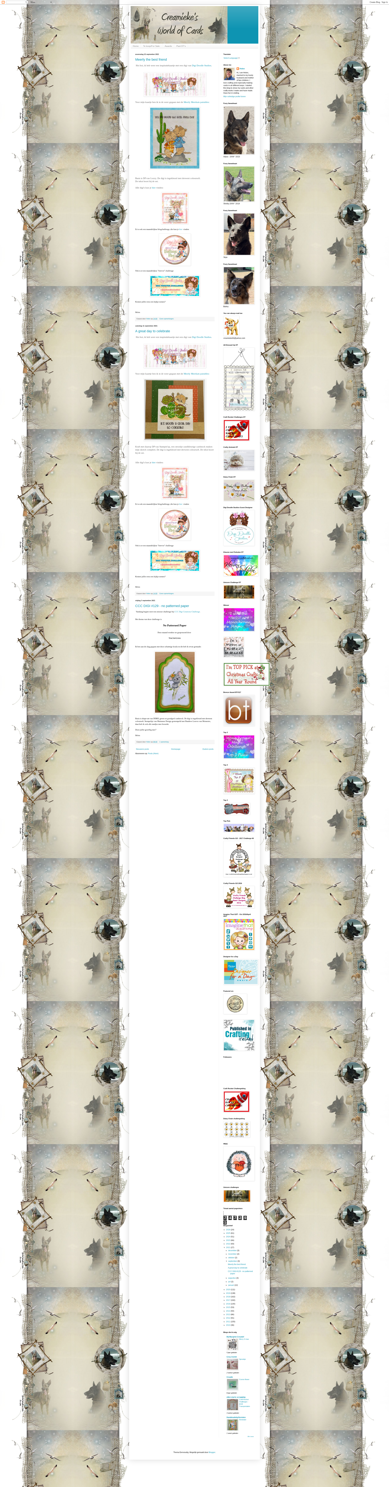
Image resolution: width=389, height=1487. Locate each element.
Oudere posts (207, 749)
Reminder (242, 1420)
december (232, 1250)
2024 (228, 1237)
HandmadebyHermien (236, 1417)
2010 (228, 1325)
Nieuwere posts (142, 749)
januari (231, 1285)
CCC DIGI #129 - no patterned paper (162, 606)
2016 (228, 1304)
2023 (228, 1240)
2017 (228, 1300)
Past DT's (181, 46)
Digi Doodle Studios (201, 65)
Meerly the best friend (151, 59)
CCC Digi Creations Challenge (187, 612)
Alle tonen (251, 1436)
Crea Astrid (232, 1357)
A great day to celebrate (152, 331)
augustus (232, 1278)
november (232, 1254)
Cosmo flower (244, 1379)
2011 (228, 1322)
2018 (228, 1297)
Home (136, 46)
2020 (228, 1290)
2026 (228, 1230)
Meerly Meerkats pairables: (196, 102)
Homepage (175, 749)
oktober (231, 1258)
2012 (228, 1318)
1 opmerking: (164, 742)
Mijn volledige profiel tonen (234, 96)
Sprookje (242, 1359)
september (233, 1261)
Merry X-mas (244, 1339)
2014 (228, 1311)
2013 (228, 1314)
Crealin (230, 1377)
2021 (228, 1247)
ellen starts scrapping (236, 1397)
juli (229, 1282)
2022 (228, 1244)
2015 (228, 1307)
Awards (168, 46)
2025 (228, 1233)
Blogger (212, 1452)
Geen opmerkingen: (166, 319)
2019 (228, 1293)
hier (154, 187)
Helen (242, 69)
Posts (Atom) (153, 753)
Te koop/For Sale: (151, 46)
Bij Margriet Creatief (235, 1337)
